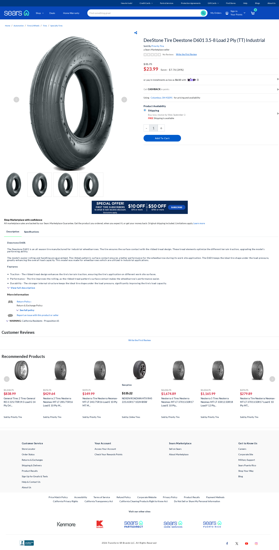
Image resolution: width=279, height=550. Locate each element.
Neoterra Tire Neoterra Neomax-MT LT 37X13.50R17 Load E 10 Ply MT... (257, 402)
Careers (242, 448)
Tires (45, 25)
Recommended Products (23, 356)
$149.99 (89, 394)
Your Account (103, 443)
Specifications (31, 231)
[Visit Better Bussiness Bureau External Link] (27, 542)
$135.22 (127, 393)
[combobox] (147, 13)
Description (12, 231)
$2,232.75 (166, 390)
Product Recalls (30, 470)
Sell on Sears (175, 448)
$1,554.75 (206, 390)
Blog (240, 476)
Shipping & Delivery (32, 465)
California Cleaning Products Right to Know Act (143, 501)
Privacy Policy (170, 497)
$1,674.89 (168, 394)
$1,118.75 (9, 390)
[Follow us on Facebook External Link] (227, 543)
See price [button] (127, 384)
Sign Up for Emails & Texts (35, 476)
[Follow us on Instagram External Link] (256, 543)
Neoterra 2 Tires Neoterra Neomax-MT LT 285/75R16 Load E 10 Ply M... (58, 402)
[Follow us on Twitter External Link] (237, 543)
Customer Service (32, 443)
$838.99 (10, 394)
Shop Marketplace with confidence (23, 219)
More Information (18, 294)
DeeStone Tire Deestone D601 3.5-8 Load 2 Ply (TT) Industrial (204, 40)
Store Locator (28, 448)
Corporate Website (147, 497)
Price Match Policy (58, 497)
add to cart (162, 138)
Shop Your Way (245, 470)
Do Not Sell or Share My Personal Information (197, 501)
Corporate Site (245, 454)
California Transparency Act (99, 501)
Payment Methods (215, 497)
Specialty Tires (56, 25)
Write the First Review (186, 54)
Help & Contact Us (31, 481)
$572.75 (47, 390)
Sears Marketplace (180, 443)
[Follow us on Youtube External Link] (246, 543)
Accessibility (80, 497)
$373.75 (244, 390)
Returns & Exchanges (32, 459)
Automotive (19, 25)
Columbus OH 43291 (161, 97)
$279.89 (246, 394)
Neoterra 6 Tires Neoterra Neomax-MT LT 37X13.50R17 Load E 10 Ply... (177, 402)
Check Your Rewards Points (108, 454)
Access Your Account (105, 448)
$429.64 (49, 394)
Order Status (28, 454)
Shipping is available (161, 118)
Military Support (246, 459)
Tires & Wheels (33, 25)
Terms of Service (101, 497)
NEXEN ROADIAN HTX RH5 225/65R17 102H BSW (137, 400)
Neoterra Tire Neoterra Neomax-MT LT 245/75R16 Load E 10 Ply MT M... (100, 402)
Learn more (199, 223)
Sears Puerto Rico (247, 465)
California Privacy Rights (65, 501)
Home (7, 25)
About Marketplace (178, 454)
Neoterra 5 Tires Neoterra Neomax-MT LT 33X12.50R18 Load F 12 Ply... (217, 402)
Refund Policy (124, 497)
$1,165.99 (208, 394)
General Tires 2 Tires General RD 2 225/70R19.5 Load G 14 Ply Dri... (20, 402)
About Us (26, 487)
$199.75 (87, 390)
